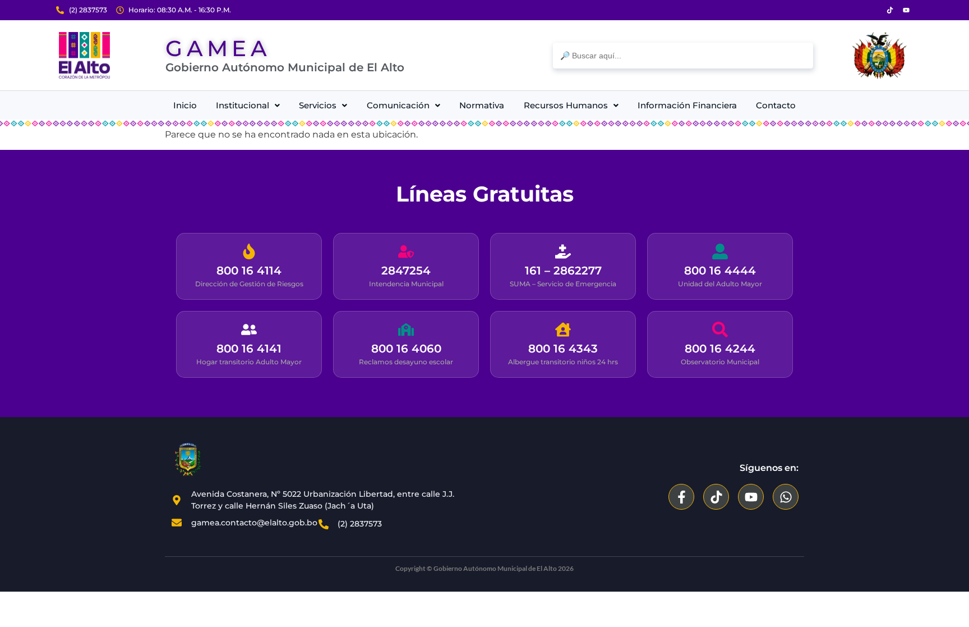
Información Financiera (687, 105)
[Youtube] (906, 10)
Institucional (242, 105)
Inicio (185, 105)
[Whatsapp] (786, 497)
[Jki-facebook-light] (873, 10)
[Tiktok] (890, 10)
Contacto (776, 105)
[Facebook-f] (681, 497)
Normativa (481, 105)
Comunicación (398, 105)
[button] (247, 105)
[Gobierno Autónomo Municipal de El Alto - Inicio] (84, 55)
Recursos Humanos (566, 105)
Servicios (317, 105)
